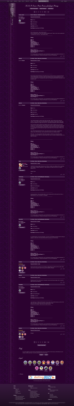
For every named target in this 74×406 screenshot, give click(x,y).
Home (8, 1)
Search (32, 1)
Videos (19, 1)
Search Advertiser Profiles (54, 390)
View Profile (22, 170)
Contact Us (50, 399)
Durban (16, 390)
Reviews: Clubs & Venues (34, 395)
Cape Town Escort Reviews (19, 396)
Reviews (15, 1)
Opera (48, 403)
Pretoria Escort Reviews (19, 399)
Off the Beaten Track (33, 397)
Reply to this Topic (43, 8)
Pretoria (16, 392)
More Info (27, 1)
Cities (11, 1)
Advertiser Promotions (33, 393)
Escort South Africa (21, 402)
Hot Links (51, 394)
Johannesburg (17, 391)
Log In (46, 354)
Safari (42, 403)
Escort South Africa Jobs (54, 397)
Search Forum (50, 8)
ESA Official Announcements (34, 396)
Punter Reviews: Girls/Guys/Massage (47, 6)
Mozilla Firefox (45, 403)
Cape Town (17, 389)
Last (48, 11)
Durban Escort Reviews (19, 397)
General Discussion (33, 392)
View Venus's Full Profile (39, 28)
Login (62, 1)
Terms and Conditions (53, 396)
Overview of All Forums (34, 391)
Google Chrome (39, 403)
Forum (23, 1)
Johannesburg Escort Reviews (20, 398)
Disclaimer (51, 395)
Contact (36, 1)
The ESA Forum (30, 6)
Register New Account (33, 387)
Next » (45, 11)
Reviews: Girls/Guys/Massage (35, 394)
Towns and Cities (18, 393)
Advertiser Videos (53, 386)
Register (65, 1)
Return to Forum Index (34, 8)
